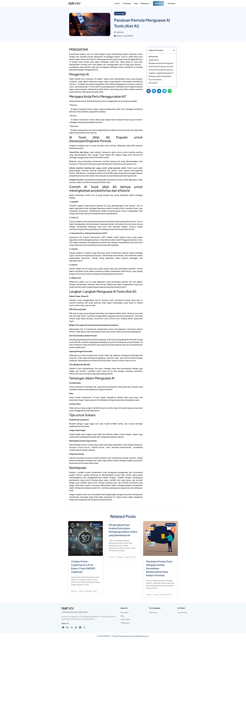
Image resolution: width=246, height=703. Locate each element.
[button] (174, 50)
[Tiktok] (76, 627)
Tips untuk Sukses (155, 79)
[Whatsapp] (84, 627)
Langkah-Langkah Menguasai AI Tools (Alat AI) (162, 73)
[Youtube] (63, 627)
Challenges (127, 3)
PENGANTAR (153, 57)
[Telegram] (80, 627)
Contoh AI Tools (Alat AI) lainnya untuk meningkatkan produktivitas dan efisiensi (162, 70)
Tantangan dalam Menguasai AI (160, 76)
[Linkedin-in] (67, 627)
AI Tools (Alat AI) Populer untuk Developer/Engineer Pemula (162, 66)
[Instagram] (71, 627)
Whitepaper (145, 3)
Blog (135, 3)
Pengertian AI (153, 60)
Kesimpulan (153, 83)
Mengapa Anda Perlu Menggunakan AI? (162, 63)
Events (117, 3)
